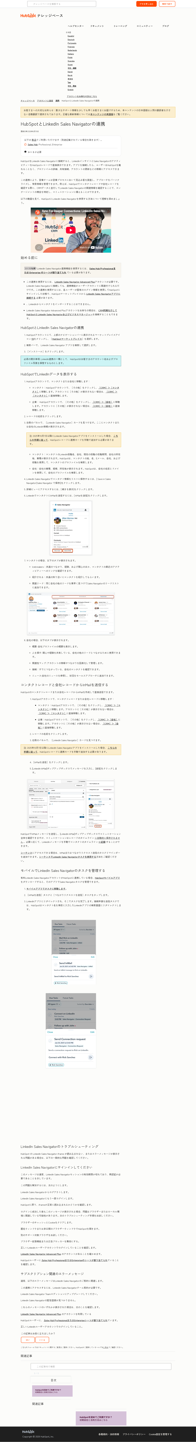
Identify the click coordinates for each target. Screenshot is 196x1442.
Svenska (71, 61)
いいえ (42, 1339)
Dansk (70, 71)
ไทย (69, 82)
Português (72, 43)
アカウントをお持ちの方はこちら (82, 96)
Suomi (70, 64)
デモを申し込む (146, 3)
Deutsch (71, 39)
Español (71, 36)
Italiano (71, 54)
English (70, 89)
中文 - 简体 (72, 86)
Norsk (70, 75)
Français (71, 46)
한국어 (70, 79)
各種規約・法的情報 (108, 1434)
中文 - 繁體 (72, 68)
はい (28, 1339)
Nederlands (72, 50)
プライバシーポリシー (134, 1434)
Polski (70, 57)
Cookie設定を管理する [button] (160, 1434)
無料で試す (167, 3)
